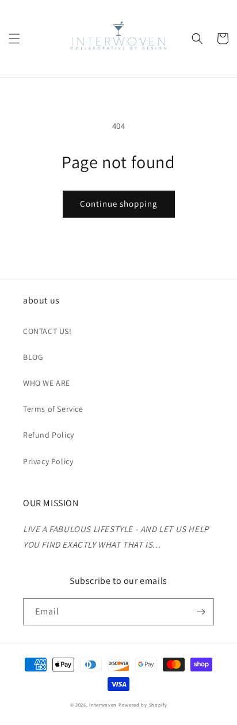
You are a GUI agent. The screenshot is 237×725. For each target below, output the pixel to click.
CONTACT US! (47, 331)
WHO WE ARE (46, 383)
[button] (14, 38)
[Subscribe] (200, 611)
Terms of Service (53, 409)
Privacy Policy (48, 461)
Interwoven (103, 704)
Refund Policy (48, 435)
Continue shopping (119, 203)
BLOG (33, 357)
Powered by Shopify (142, 704)
